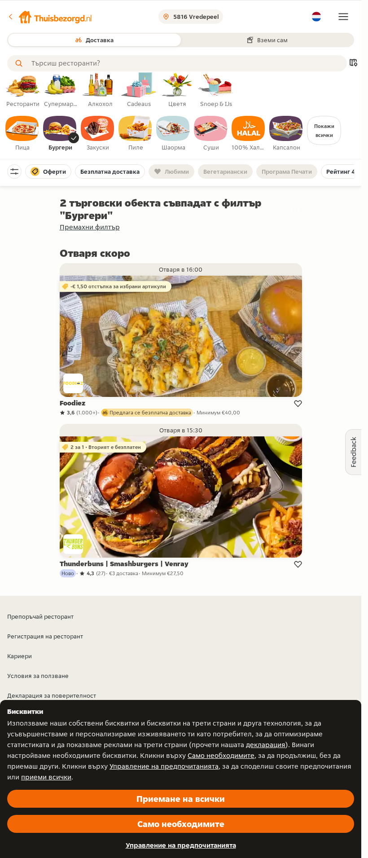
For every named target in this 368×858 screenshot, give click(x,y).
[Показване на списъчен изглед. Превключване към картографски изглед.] (353, 63)
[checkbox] (22, 134)
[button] (49, 16)
